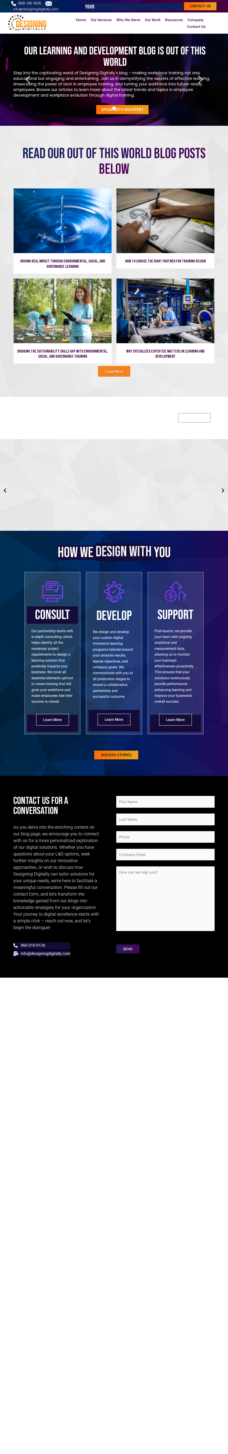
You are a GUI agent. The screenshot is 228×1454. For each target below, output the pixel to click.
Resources (174, 20)
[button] (5, 490)
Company (195, 20)
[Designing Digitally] (29, 23)
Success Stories (116, 755)
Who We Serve (128, 20)
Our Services (101, 20)
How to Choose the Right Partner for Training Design (165, 261)
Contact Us (196, 26)
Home (81, 20)
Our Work (153, 20)
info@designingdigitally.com (36, 9)
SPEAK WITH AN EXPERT (122, 109)
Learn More (52, 720)
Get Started (194, 418)
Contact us (200, 6)
